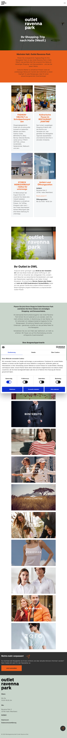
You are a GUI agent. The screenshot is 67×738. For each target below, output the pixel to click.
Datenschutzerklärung (39, 403)
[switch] (25, 382)
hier (51, 408)
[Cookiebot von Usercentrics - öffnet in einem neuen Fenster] (57, 347)
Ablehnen (12, 389)
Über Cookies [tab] (55, 352)
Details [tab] (33, 352)
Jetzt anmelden (18, 394)
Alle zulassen (55, 389)
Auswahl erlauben (33, 389)
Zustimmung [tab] (12, 352)
